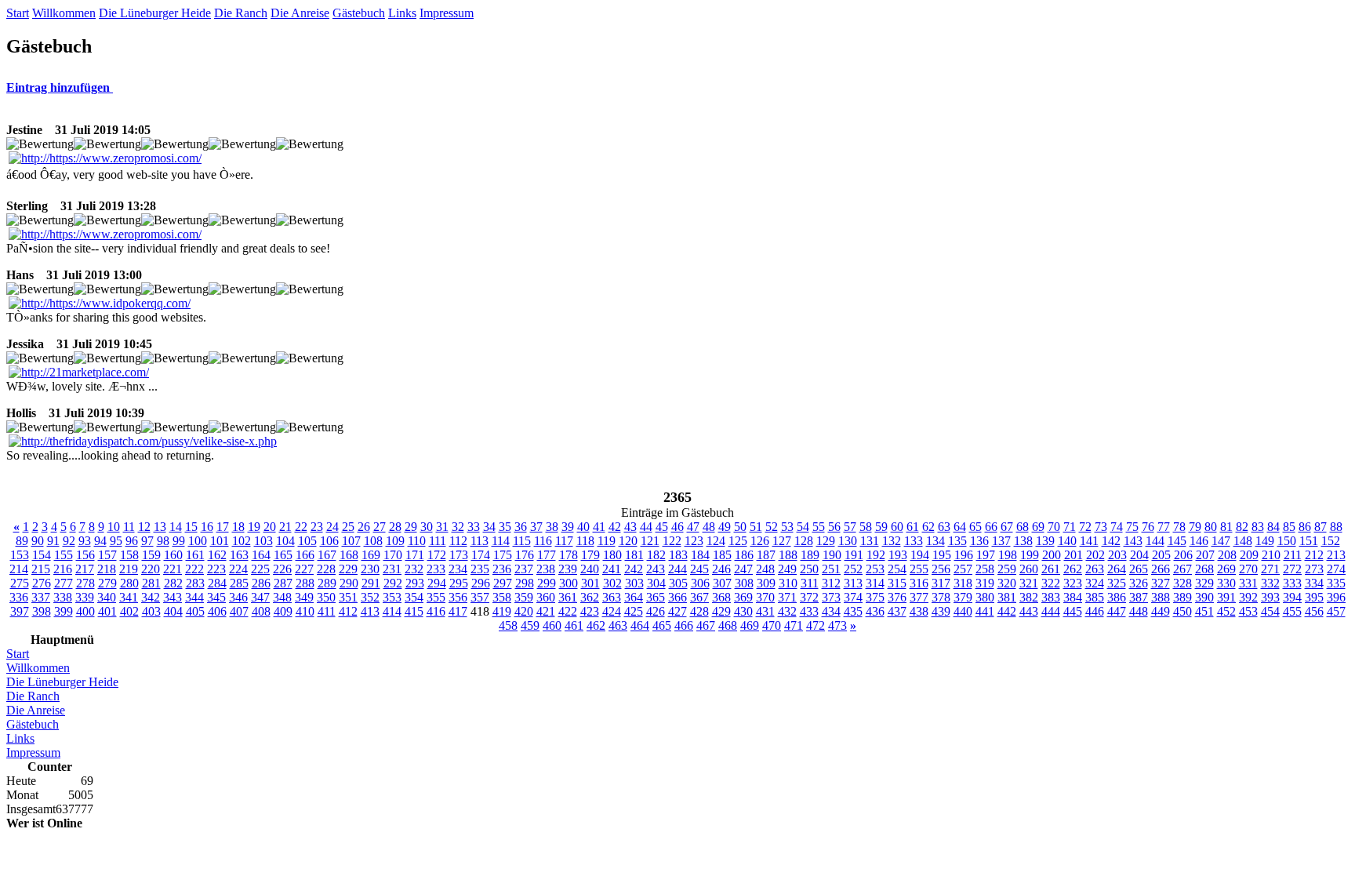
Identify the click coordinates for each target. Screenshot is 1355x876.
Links (402, 13)
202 (1095, 555)
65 (975, 526)
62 (928, 526)
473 (837, 625)
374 (853, 597)
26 (364, 526)
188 (788, 555)
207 (1205, 555)
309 (766, 583)
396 (1336, 597)
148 (1242, 540)
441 (984, 611)
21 (285, 526)
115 (522, 540)
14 (175, 526)
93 (84, 540)
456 (1314, 611)
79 (1195, 526)
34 (489, 526)
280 (129, 583)
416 (436, 611)
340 (106, 597)
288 (305, 583)
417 (458, 611)
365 (655, 597)
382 (1028, 597)
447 (1116, 611)
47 (693, 526)
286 (261, 583)
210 (1271, 555)
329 (1204, 583)
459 (530, 625)
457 (1336, 611)
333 (1292, 583)
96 (131, 540)
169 (370, 555)
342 (150, 597)
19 (254, 526)
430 (743, 611)
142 (1111, 540)
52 (771, 526)
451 (1204, 611)
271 (1270, 569)
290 (349, 583)
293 (414, 583)
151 (1308, 540)
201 (1073, 555)
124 (716, 540)
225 (260, 569)
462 (596, 625)
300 (568, 583)
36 (520, 526)
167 (327, 555)
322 (1050, 583)
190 (832, 555)
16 (207, 526)
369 (743, 597)
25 (348, 526)
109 (395, 540)
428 (699, 611)
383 (1050, 597)
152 (1330, 540)
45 (662, 526)
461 (574, 625)
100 (197, 540)
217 (84, 569)
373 (831, 597)
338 (62, 597)
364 (633, 597)
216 (62, 569)
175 (502, 555)
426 (655, 611)
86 (1305, 526)
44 (646, 526)
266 (1160, 569)
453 (1248, 611)
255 (919, 569)
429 (721, 611)
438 (919, 611)
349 (304, 597)
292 (392, 583)
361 (567, 597)
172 (436, 555)
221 (172, 569)
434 (831, 611)
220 (150, 569)
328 (1182, 583)
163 (239, 555)
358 (501, 597)
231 (392, 569)
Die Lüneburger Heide (155, 13)
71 (1069, 526)
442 (1006, 611)
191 (854, 555)
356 (458, 597)
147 (1221, 540)
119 (607, 540)
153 (19, 555)
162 (217, 555)
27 (379, 526)
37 (536, 526)
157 (107, 555)
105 (307, 540)
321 (1028, 583)
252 (853, 569)
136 (979, 540)
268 (1204, 569)
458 (508, 625)
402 (129, 611)
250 (809, 569)
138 (1023, 540)
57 (850, 526)
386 (1116, 597)
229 (348, 569)
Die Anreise (300, 13)
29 (411, 526)
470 (771, 625)
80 (1210, 526)
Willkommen (64, 13)
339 (84, 597)
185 (722, 555)
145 (1177, 540)
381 (1006, 597)
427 (677, 611)
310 (788, 583)
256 (941, 569)
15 (191, 526)
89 (22, 540)
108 (373, 540)
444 (1050, 611)
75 (1132, 526)
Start (17, 13)
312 (831, 583)
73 (1101, 526)
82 (1242, 526)
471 (793, 625)
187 (766, 555)
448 (1138, 611)
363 (611, 597)
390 (1204, 597)
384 (1072, 597)
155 (63, 555)
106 (329, 540)
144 (1155, 540)
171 (414, 555)
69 (1038, 526)
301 (590, 583)
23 (317, 526)
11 (129, 526)
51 (756, 526)
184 (700, 555)
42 (614, 526)
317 (941, 583)
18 (238, 526)
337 (40, 597)
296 (480, 583)
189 (810, 555)
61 (912, 526)
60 (897, 526)
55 (818, 526)
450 (1182, 611)
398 (41, 611)
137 (1001, 540)
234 (458, 569)
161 (195, 555)
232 (414, 569)
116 (543, 540)
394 (1292, 597)
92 (69, 540)
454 (1270, 611)
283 (195, 583)
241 (611, 569)
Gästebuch (358, 13)
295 (458, 583)
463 (617, 625)
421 (545, 611)
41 (599, 526)
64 (960, 526)
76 (1148, 526)
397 (19, 611)
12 (144, 526)
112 (458, 540)
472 (815, 625)
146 (1199, 540)
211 (1293, 555)
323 (1072, 583)
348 (282, 597)
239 (567, 569)
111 (437, 540)
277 (63, 583)
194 (919, 555)
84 (1273, 526)
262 (1072, 569)
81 (1226, 526)
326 (1138, 583)
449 (1160, 611)
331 (1248, 583)
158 (129, 555)
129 (825, 540)
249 (787, 569)
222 (194, 569)
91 (53, 540)
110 (417, 540)
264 (1116, 569)
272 (1292, 569)
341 (128, 597)
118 (585, 540)
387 (1138, 597)
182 (656, 555)
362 (589, 597)
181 (634, 555)
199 (1029, 555)
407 (239, 611)
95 (116, 540)
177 (546, 555)
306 (700, 583)
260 (1028, 569)
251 (831, 569)
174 (480, 555)
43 (630, 526)
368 (721, 597)
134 (935, 540)
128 (803, 540)
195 (941, 555)
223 (216, 569)
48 (709, 526)
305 (678, 583)
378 (941, 597)
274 (1336, 569)
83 (1257, 526)
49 (724, 526)
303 (634, 583)
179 (590, 555)
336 (18, 597)
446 (1094, 611)
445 (1072, 611)
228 (326, 569)
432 (787, 611)
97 (147, 540)
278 (85, 583)
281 (151, 583)
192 (875, 555)
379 (963, 597)
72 (1085, 526)
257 (963, 569)
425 (633, 611)
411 (327, 611)
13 (160, 526)
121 (650, 540)
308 (744, 583)
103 (263, 540)
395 (1314, 597)
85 (1289, 526)
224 (238, 569)
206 (1183, 555)
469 (749, 625)
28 (395, 526)
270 (1248, 569)
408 (261, 611)
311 (810, 583)
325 (1116, 583)
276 (41, 583)
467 (705, 625)
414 (392, 611)
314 (875, 583)
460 (552, 625)
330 (1226, 583)
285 (239, 583)
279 (107, 583)
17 (222, 526)
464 (639, 625)
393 (1270, 597)
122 (672, 540)
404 (173, 611)
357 (479, 597)
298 (524, 583)
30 (426, 526)
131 (869, 540)
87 (1320, 526)
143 (1133, 540)
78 (1179, 526)
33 (473, 526)
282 (173, 583)
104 (285, 540)
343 (172, 597)
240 (589, 569)
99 (179, 540)
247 (743, 569)
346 (238, 597)
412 (348, 611)
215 (40, 569)
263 (1094, 569)
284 (217, 583)
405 (195, 611)
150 (1286, 540)
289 (327, 583)
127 (781, 540)
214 (18, 569)
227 (304, 569)
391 (1226, 597)
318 (963, 583)
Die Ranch (240, 13)
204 (1139, 555)
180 (612, 555)
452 (1226, 611)
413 (370, 611)
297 (502, 583)
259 (1006, 569)
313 (853, 583)
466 (683, 625)
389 (1182, 597)
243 (655, 569)
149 (1264, 540)
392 (1248, 597)
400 (85, 611)
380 (984, 597)
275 (19, 583)
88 (1336, 526)
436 (875, 611)
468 (727, 625)
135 (957, 540)
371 (787, 597)
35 (505, 526)
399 (63, 611)
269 (1226, 569)
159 (151, 555)
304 (656, 583)
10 (113, 526)
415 (414, 611)
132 (891, 540)
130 (847, 540)
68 (1022, 526)
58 (865, 526)
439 (941, 611)
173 (458, 555)
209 (1249, 555)
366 (677, 597)
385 (1094, 597)
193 (897, 555)
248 (765, 569)
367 (699, 597)
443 (1028, 611)
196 (963, 555)
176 (524, 555)
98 (163, 540)
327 (1160, 583)
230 (370, 569)
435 (853, 611)
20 (269, 526)
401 (107, 611)
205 (1161, 555)
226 (282, 569)
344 (194, 597)
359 (523, 597)
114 (501, 540)
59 (881, 526)
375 (875, 597)
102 (241, 540)
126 (759, 540)
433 (809, 611)
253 (875, 569)
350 (326, 597)
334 (1314, 583)
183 (678, 555)
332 (1270, 583)
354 (414, 597)
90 (37, 540)
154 (41, 555)
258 (984, 569)
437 (897, 611)
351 (348, 597)
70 (1054, 526)
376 (897, 597)
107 (351, 540)
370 (765, 597)
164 (261, 555)
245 (699, 569)
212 (1314, 555)
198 (1007, 555)
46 (677, 526)
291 (370, 583)
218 (106, 569)
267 (1182, 569)
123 (694, 540)
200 (1051, 555)
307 (722, 583)
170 (392, 555)
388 (1160, 597)
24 (332, 526)
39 (567, 526)
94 (100, 540)
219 (128, 569)
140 (1067, 540)
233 (436, 569)
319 (984, 583)
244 (677, 569)
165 (283, 555)
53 (787, 526)
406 (217, 611)
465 (661, 625)
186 (744, 555)
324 (1094, 583)
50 (740, 526)
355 (436, 597)
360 (545, 597)
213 (1336, 555)
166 (305, 555)
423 (589, 611)
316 (919, 583)
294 (436, 583)
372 (809, 597)
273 (1314, 569)
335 (1336, 583)
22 (301, 526)
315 (897, 583)
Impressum (447, 13)
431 (765, 611)
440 (963, 611)
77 (1163, 526)
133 (913, 540)
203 (1117, 555)
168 (349, 555)
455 (1292, 611)
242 (633, 569)
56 (834, 526)
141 (1089, 540)
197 (985, 555)
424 (611, 611)
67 (1007, 526)
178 (568, 555)
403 (151, 611)
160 (173, 555)
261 (1050, 569)
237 (523, 569)
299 (546, 583)
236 (501, 569)
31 (442, 526)
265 (1138, 569)
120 (628, 540)
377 (919, 597)
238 (545, 569)
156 (85, 555)
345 (216, 597)
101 (219, 540)
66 (991, 526)
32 (458, 526)
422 (567, 611)
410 (305, 611)
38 (552, 526)
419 (501, 611)
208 (1227, 555)
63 (944, 526)
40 (583, 526)
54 (803, 526)
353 (392, 597)
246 (721, 569)
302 (612, 583)
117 (564, 540)
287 (283, 583)
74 (1116, 526)
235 (479, 569)
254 (897, 569)
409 (283, 611)
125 (737, 540)
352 (370, 597)
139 (1045, 540)
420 (523, 611)
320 (1006, 583)
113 (479, 540)
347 (260, 597)
